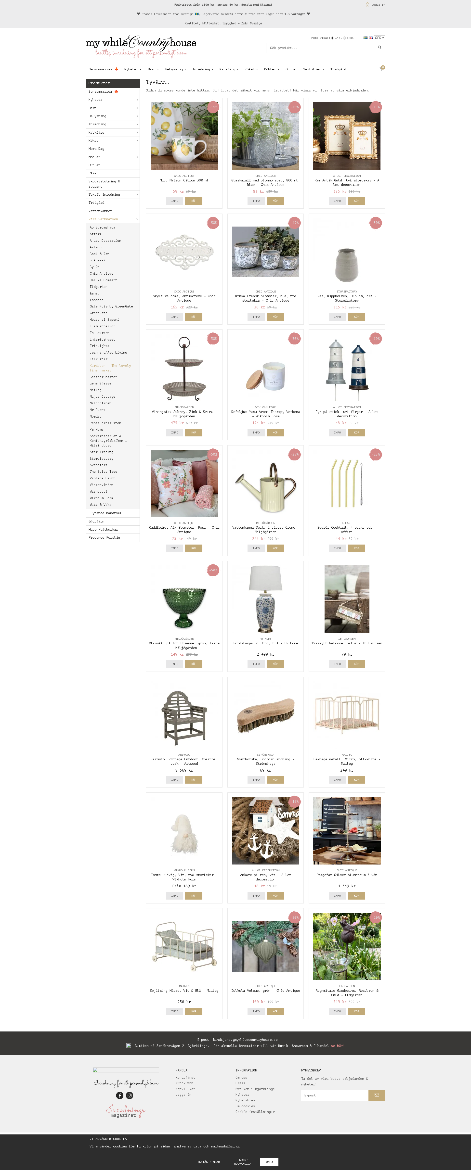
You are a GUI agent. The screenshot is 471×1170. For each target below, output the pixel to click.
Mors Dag (96, 149)
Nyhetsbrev (245, 1100)
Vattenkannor (100, 211)
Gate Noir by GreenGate (111, 306)
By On (95, 267)
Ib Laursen (99, 333)
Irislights (99, 346)
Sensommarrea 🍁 (103, 69)
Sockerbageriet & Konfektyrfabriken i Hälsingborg (108, 440)
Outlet (291, 69)
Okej (269, 1162)
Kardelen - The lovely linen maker (110, 368)
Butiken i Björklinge (255, 1089)
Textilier (312, 69)
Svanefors (98, 465)
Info (174, 201)
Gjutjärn (96, 521)
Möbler (270, 69)
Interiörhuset (102, 339)
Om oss (241, 1077)
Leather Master (103, 377)
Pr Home (97, 429)
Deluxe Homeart (103, 280)
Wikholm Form (101, 498)
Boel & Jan (99, 254)
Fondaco (97, 300)
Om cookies (245, 1106)
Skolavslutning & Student (104, 183)
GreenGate (98, 313)
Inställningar (208, 1162)
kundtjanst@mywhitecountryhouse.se (245, 1040)
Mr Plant (97, 410)
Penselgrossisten (105, 423)
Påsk (92, 173)
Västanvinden (101, 485)
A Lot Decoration (105, 240)
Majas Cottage (102, 396)
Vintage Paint (102, 478)
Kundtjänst (185, 1077)
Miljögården (100, 403)
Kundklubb (184, 1083)
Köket (250, 69)
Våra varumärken (103, 219)
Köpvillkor (185, 1089)
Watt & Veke (100, 505)
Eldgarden (98, 287)
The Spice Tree (103, 471)
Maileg (96, 390)
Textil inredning (104, 194)
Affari (96, 234)
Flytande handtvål (105, 513)
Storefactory (101, 458)
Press (240, 1083)
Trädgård (338, 69)
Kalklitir (98, 359)
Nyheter (131, 69)
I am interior (102, 326)
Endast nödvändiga (242, 1161)
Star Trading (101, 452)
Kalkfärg (227, 69)
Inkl (338, 37)
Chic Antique (101, 273)
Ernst (95, 293)
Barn (152, 69)
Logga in (378, 4)
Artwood (97, 247)
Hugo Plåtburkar (103, 529)
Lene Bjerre (100, 383)
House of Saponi (104, 319)
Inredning (201, 69)
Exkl (350, 37)
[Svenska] (366, 37)
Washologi (98, 491)
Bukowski (97, 260)
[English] (371, 37)
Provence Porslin (104, 537)
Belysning (174, 69)
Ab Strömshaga (102, 227)
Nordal (96, 416)
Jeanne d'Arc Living (108, 352)
